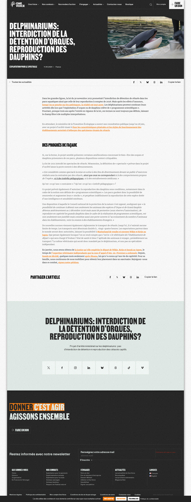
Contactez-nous (114, 4)
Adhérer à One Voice (88, 480)
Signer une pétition (87, 484)
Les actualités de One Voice (125, 473)
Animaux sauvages (53, 480)
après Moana (91, 256)
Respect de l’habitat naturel (56, 484)
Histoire (15, 475)
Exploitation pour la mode (55, 477)
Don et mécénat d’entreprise (91, 475)
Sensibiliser (85, 482)
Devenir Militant (86, 477)
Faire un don (85, 473)
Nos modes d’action (66, 4)
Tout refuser (121, 498)
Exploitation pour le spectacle (56, 473)
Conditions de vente (107, 494)
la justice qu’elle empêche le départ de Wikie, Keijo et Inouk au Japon (108, 250)
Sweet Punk (168, 494)
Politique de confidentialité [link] (149, 499)
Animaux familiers (52, 482)
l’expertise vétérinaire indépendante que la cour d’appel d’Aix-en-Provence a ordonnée (94, 253)
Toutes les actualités (22, 82)
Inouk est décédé (50, 256)
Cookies (137, 494)
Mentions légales (16, 494)
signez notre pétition (68, 262)
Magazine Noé (120, 480)
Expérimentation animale (55, 475)
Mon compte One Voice (58, 494)
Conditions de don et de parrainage (83, 494)
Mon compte (161, 4)
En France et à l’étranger (21, 480)
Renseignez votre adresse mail (97, 452)
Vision (14, 473)
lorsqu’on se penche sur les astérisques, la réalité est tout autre (72, 104)
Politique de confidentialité (36, 494)
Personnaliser (133, 498)
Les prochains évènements (124, 477)
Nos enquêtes (120, 475)
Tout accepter (109, 498)
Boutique (129, 4)
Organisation (16, 477)
